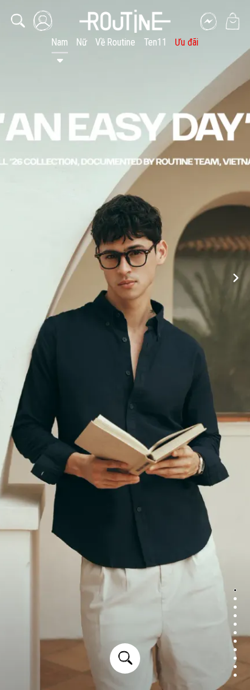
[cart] (232, 21)
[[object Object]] (125, 21)
